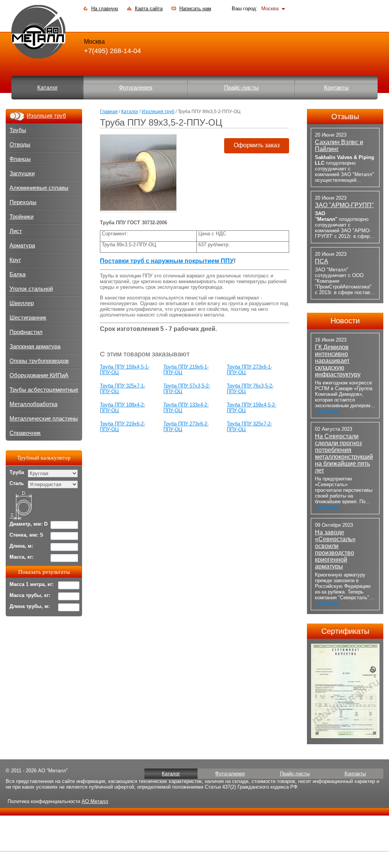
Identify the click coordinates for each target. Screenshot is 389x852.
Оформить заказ (257, 145)
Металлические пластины (43, 419)
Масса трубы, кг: (29, 595)
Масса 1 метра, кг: (31, 584)
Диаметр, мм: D (28, 524)
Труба (16, 472)
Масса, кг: (21, 557)
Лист (15, 231)
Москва (269, 8)
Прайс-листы (241, 88)
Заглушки (22, 173)
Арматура (22, 246)
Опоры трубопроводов (39, 361)
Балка (17, 274)
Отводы (19, 145)
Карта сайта (149, 8)
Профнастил (26, 332)
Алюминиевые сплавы (38, 188)
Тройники (21, 217)
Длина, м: (21, 546)
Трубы (17, 130)
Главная (109, 111)
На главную (104, 8)
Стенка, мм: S (26, 535)
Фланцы (20, 159)
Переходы (22, 202)
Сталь (16, 483)
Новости (345, 321)
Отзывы (345, 116)
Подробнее (327, 411)
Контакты (336, 88)
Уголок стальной (31, 289)
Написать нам (195, 8)
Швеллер (21, 303)
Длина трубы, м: (29, 606)
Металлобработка (33, 404)
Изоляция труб (158, 111)
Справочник (25, 433)
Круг (15, 260)
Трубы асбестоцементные (43, 390)
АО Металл (95, 801)
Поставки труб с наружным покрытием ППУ (167, 261)
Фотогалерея (135, 88)
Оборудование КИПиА (38, 375)
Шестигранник (27, 318)
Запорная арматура (34, 346)
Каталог (47, 88)
